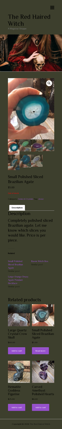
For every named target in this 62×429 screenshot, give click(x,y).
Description (17, 207)
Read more (40, 351)
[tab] (17, 208)
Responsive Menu (52, 7)
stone (41, 199)
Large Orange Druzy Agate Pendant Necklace (18, 280)
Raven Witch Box (39, 261)
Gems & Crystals (25, 199)
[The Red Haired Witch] (31, 36)
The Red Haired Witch (29, 20)
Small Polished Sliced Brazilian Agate (15, 264)
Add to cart (16, 351)
